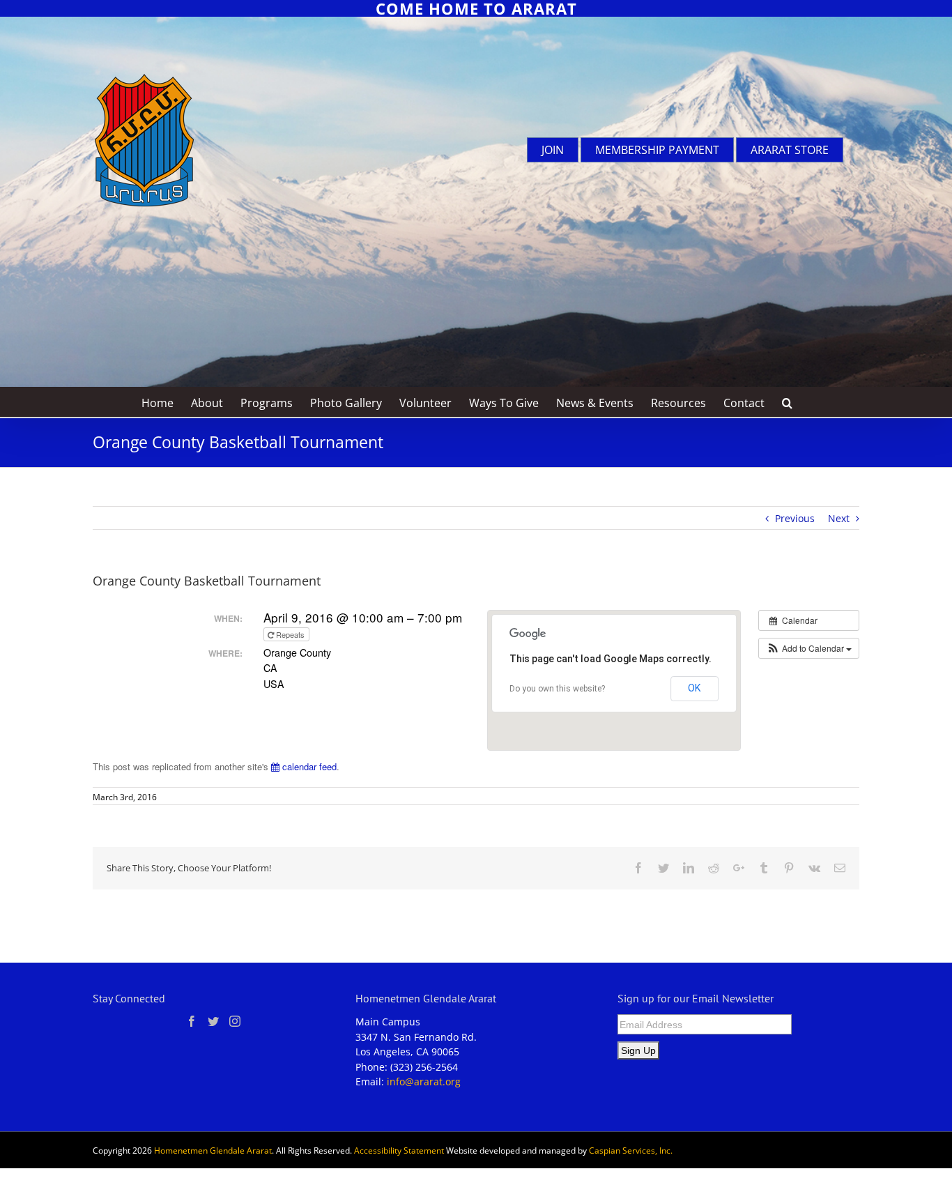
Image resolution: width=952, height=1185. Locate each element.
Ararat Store (790, 150)
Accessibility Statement (399, 1150)
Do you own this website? (557, 689)
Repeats (290, 634)
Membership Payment (657, 150)
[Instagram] (234, 1021)
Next (839, 518)
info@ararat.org (424, 1081)
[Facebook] (191, 1021)
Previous (795, 518)
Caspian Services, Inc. (631, 1150)
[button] (809, 648)
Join (553, 150)
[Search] (787, 402)
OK (694, 688)
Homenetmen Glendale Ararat (213, 1150)
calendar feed (308, 766)
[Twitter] (213, 1021)
